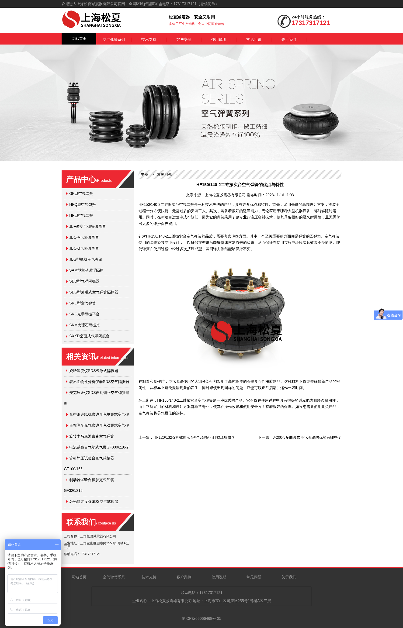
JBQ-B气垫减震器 (84, 248)
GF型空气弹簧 (81, 194)
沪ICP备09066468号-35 (201, 619)
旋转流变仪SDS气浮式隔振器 (93, 371)
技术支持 (148, 39)
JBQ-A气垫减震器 (84, 237)
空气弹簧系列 (114, 39)
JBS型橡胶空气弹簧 (85, 259)
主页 (144, 174)
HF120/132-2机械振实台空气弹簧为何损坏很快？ (194, 437)
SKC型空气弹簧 (82, 303)
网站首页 (79, 39)
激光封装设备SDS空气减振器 (93, 502)
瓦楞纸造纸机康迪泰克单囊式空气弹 (99, 414)
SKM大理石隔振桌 (84, 325)
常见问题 (253, 39)
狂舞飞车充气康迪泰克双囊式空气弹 (99, 425)
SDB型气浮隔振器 (84, 281)
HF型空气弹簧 (81, 215)
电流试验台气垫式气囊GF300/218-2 (99, 447)
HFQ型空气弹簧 (82, 205)
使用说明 (218, 39)
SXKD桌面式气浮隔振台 (89, 336)
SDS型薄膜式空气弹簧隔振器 (93, 292)
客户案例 (183, 39)
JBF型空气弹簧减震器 (87, 226)
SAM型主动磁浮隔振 (86, 270)
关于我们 (288, 39)
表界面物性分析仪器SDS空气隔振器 (99, 382)
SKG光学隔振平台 (84, 314)
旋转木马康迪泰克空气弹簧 (91, 436)
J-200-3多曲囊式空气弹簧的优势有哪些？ (307, 437)
